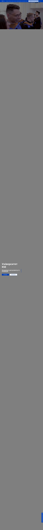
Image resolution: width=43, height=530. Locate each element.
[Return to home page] (3, 1)
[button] (33, 1)
